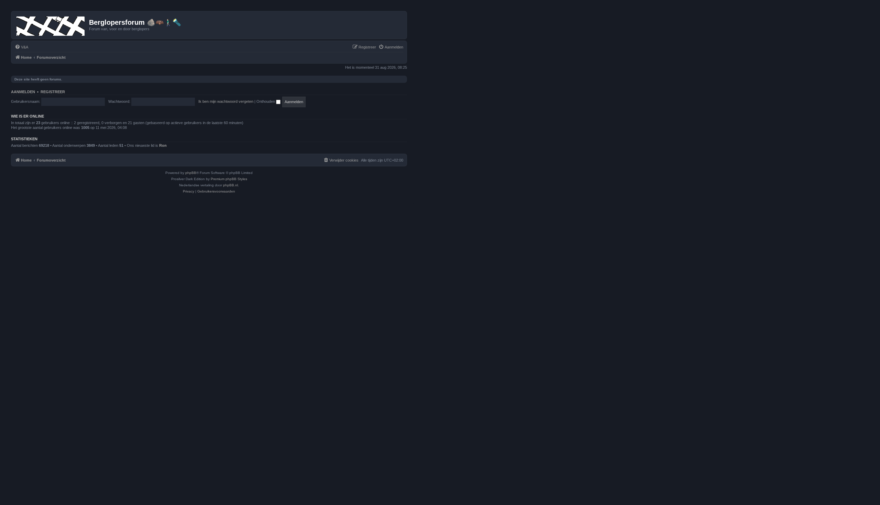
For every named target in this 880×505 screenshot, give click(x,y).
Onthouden (266, 101)
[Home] (51, 24)
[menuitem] (21, 47)
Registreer (53, 92)
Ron (163, 145)
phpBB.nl (230, 185)
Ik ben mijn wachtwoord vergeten (225, 101)
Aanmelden (23, 92)
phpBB (190, 173)
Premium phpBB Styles (229, 179)
